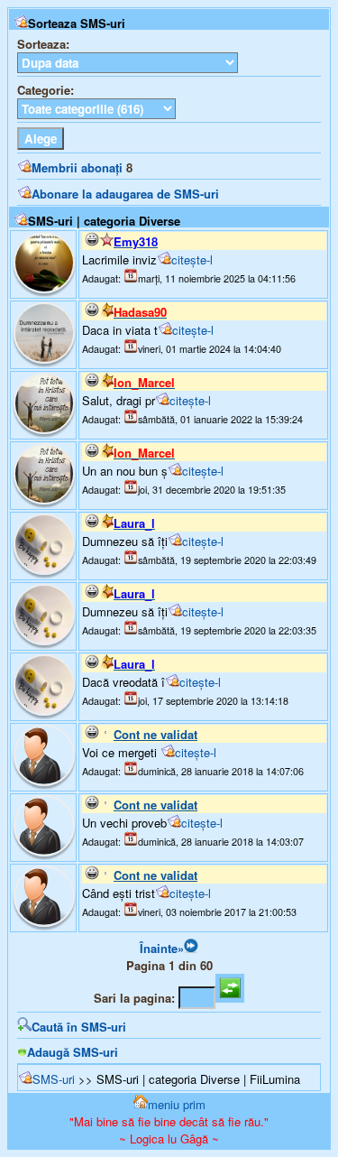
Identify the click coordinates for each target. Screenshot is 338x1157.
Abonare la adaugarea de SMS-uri (125, 193)
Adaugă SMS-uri (72, 1051)
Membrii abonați (77, 167)
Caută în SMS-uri (79, 1026)
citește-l (192, 259)
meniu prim (177, 1104)
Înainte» (162, 948)
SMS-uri (53, 1079)
